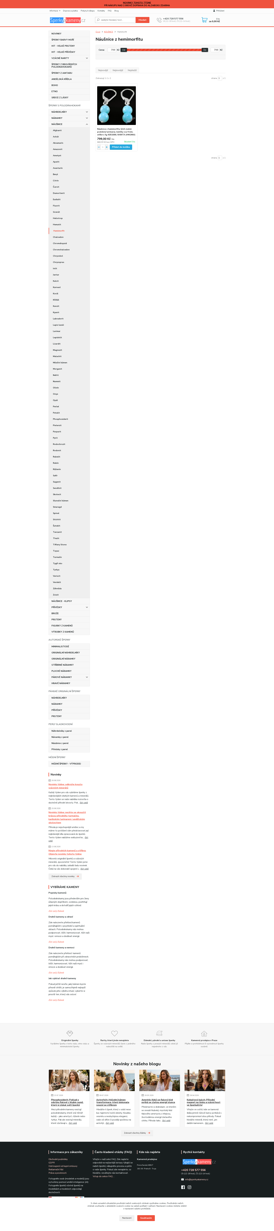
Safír (55, 475)
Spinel (56, 513)
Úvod (98, 32)
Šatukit (56, 525)
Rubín (56, 463)
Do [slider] (204, 49)
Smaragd (57, 507)
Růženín (57, 469)
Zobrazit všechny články (135, 1133)
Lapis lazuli (58, 325)
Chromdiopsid (60, 243)
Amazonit (57, 149)
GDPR (52, 1162)
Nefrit (56, 375)
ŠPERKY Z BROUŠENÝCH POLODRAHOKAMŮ (64, 65)
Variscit (56, 576)
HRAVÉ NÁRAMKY (61, 683)
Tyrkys (56, 569)
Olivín (56, 387)
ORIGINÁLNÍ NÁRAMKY (63, 658)
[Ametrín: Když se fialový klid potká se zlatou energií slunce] (159, 1080)
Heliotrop (58, 218)
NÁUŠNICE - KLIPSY (62, 601)
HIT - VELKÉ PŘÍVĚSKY (63, 52)
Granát (56, 212)
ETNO (55, 91)
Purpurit (57, 431)
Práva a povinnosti (58, 1173)
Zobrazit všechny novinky (63, 876)
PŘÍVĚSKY (57, 607)
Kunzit (56, 306)
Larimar (56, 331)
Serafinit (57, 488)
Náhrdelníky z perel (62, 731)
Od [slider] (123, 49)
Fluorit (56, 205)
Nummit (57, 381)
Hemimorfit (59, 230)
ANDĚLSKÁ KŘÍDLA (62, 79)
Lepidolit (57, 337)
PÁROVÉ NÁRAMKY (62, 677)
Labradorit (58, 318)
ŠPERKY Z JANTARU (62, 73)
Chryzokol (58, 256)
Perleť (56, 406)
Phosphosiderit (60, 419)
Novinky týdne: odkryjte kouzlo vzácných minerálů (65, 786)
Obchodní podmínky (58, 1159)
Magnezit (57, 350)
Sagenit (57, 482)
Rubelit (56, 456)
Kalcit (56, 281)
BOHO (55, 85)
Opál (55, 400)
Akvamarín (58, 143)
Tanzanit (57, 532)
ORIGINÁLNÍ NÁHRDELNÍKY (66, 652)
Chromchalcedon (61, 249)
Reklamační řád (56, 1169)
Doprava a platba (70, 11)
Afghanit (57, 130)
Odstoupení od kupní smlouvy (63, 1166)
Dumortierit (59, 193)
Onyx (55, 394)
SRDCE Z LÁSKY (60, 97)
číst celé (84, 802)
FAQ (109, 11)
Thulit (56, 538)
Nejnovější (103, 70)
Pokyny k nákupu (88, 11)
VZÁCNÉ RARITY (60, 58)
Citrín (56, 180)
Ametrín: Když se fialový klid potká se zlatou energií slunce (158, 1101)
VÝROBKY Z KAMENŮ (63, 631)
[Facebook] (184, 1188)
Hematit (57, 224)
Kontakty (101, 11)
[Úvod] (71, 20)
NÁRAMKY (57, 118)
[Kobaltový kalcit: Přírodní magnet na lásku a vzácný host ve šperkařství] (205, 1080)
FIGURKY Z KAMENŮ (62, 625)
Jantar (56, 274)
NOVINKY (56, 33)
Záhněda (57, 588)
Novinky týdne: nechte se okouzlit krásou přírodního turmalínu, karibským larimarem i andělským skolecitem (67, 817)
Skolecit (57, 494)
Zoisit (56, 594)
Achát (56, 136)
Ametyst (57, 155)
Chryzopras (58, 262)
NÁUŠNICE (57, 124)
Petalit (56, 412)
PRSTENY (57, 619)
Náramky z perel (60, 737)
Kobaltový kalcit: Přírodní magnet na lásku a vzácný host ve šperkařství (203, 1102)
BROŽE (55, 613)
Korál (55, 293)
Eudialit (57, 199)
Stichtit (57, 519)
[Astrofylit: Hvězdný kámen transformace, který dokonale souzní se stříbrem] (114, 1080)
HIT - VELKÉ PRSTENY (63, 45)
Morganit (57, 369)
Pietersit (57, 425)
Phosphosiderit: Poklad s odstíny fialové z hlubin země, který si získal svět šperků (67, 1102)
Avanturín (58, 168)
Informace (54, 11)
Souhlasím (146, 1218)
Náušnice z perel (60, 743)
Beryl (55, 174)
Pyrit (55, 438)
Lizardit (57, 343)
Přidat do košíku (121, 147)
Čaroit (56, 187)
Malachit (57, 356)
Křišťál (56, 300)
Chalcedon (58, 237)
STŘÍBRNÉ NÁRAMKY (63, 664)
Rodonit (57, 450)
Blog (116, 11)
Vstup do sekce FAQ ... (103, 1176)
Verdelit (57, 582)
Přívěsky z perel (60, 749)
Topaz (56, 551)
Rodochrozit (59, 444)
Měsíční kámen (60, 362)
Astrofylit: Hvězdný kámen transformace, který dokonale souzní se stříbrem (112, 1102)
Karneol (57, 287)
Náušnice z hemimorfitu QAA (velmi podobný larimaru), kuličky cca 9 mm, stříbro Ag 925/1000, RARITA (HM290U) (116, 132)
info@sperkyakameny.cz (196, 1179)
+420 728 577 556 (173, 18)
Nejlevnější (118, 70)
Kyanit (56, 312)
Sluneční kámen (60, 500)
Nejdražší (132, 70)
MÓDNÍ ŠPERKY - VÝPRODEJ (66, 763)
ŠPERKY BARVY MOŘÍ (63, 39)
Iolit (55, 268)
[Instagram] (191, 1188)
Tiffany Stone (60, 544)
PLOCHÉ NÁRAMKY (61, 671)
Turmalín (57, 557)
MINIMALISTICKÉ (60, 646)
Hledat (142, 20)
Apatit (56, 161)
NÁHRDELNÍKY (59, 112)
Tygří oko (57, 563)
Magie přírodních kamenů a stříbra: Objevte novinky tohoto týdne (67, 852)
